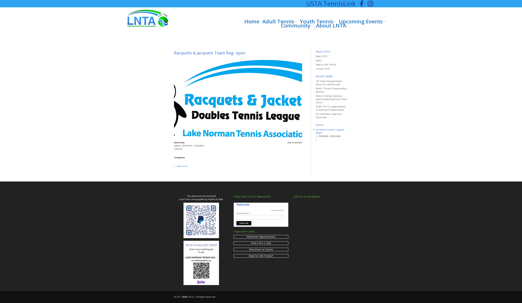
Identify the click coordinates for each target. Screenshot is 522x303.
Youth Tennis (316, 21)
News (318, 60)
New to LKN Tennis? (326, 64)
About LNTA (331, 25)
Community (295, 25)
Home (251, 21)
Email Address (243, 213)
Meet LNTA (321, 56)
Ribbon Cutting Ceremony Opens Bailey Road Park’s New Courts (331, 99)
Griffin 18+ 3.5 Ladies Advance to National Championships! (331, 108)
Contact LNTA (323, 68)
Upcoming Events (361, 21)
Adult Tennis (278, 21)
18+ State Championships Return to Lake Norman (329, 83)
